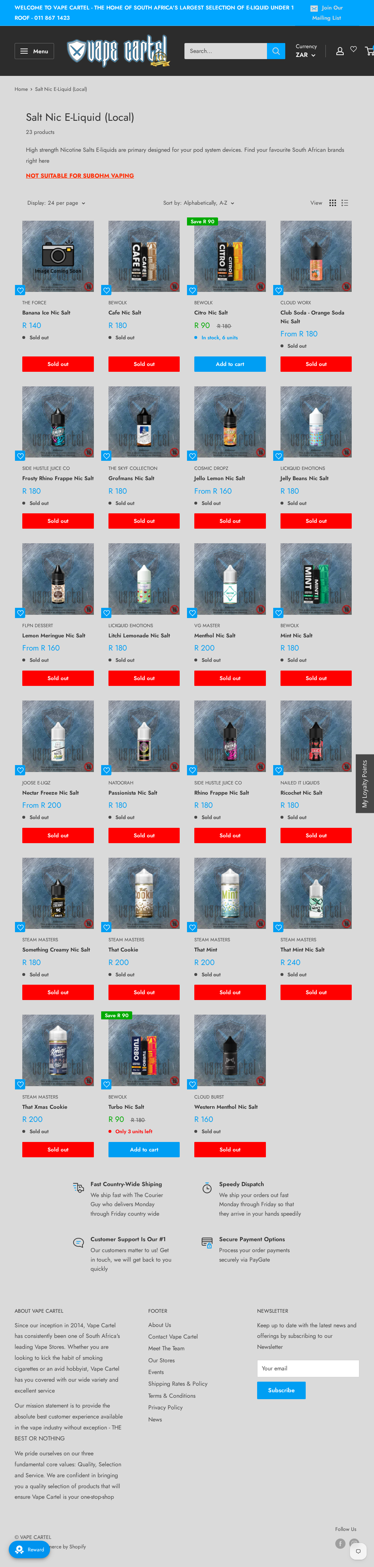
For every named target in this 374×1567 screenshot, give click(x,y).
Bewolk (117, 302)
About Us (159, 1325)
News (155, 1419)
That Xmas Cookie (44, 1107)
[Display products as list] (344, 203)
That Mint (205, 950)
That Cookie (123, 950)
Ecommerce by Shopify (60, 1546)
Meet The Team (166, 1348)
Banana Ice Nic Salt (46, 313)
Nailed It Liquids (300, 782)
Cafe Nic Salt (124, 313)
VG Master (207, 625)
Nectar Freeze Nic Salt (50, 793)
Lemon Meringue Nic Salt (53, 636)
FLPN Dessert (37, 625)
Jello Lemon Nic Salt (219, 478)
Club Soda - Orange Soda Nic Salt (312, 317)
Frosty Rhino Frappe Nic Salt (58, 478)
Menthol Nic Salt (214, 636)
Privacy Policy (165, 1407)
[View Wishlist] (354, 52)
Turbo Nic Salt (126, 1107)
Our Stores (161, 1360)
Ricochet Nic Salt (301, 793)
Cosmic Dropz (211, 468)
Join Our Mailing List (327, 13)
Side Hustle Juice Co (46, 468)
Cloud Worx (295, 302)
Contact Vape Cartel (173, 1336)
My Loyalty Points (364, 783)
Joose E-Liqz (36, 782)
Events (156, 1372)
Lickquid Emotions (302, 468)
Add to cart (230, 364)
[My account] (340, 51)
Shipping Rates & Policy (177, 1383)
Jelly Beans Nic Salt (304, 478)
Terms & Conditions (171, 1396)
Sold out (57, 364)
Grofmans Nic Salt (131, 478)
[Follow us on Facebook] (340, 1543)
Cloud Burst (209, 1096)
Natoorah (120, 782)
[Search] (276, 51)
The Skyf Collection (132, 468)
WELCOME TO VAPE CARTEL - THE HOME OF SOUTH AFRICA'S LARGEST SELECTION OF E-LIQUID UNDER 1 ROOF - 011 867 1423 (154, 13)
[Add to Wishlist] (20, 290)
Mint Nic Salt (296, 636)
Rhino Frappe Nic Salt (221, 793)
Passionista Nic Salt (132, 793)
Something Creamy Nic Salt (56, 950)
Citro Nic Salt (211, 313)
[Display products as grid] (332, 203)
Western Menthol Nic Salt (225, 1107)
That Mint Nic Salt (302, 950)
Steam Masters (40, 939)
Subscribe (281, 1390)
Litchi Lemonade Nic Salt (139, 636)
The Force (34, 302)
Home (21, 89)
